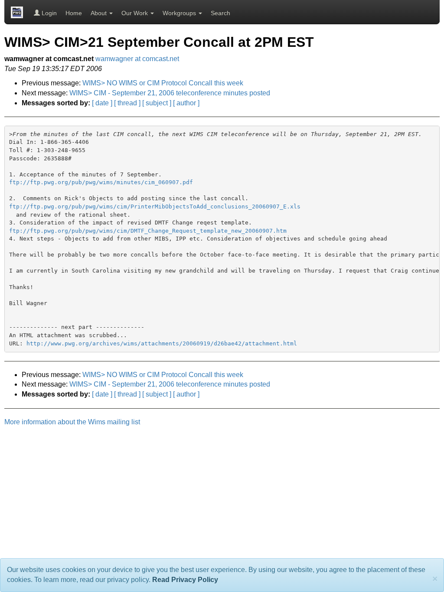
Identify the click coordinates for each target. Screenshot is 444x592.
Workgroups (180, 13)
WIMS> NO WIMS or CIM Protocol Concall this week (162, 83)
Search (220, 13)
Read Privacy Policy (185, 579)
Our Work (135, 13)
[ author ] (186, 103)
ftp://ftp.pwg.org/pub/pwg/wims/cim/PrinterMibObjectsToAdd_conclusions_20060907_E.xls (154, 206)
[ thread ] (127, 103)
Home (73, 13)
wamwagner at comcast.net (137, 58)
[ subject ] (156, 103)
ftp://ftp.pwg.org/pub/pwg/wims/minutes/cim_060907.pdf (101, 182)
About (99, 13)
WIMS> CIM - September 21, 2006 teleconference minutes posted (169, 93)
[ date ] (102, 103)
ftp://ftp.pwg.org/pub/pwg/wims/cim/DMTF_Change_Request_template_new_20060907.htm (148, 231)
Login (48, 13)
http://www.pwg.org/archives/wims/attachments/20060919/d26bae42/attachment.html (161, 343)
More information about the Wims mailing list (72, 422)
